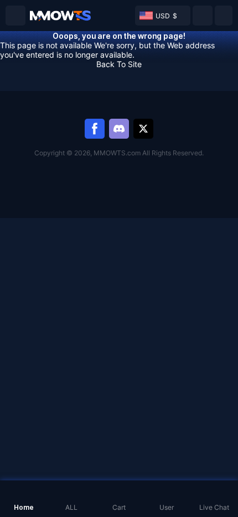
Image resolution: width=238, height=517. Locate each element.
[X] (143, 129)
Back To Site (119, 64)
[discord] (119, 129)
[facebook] (95, 129)
